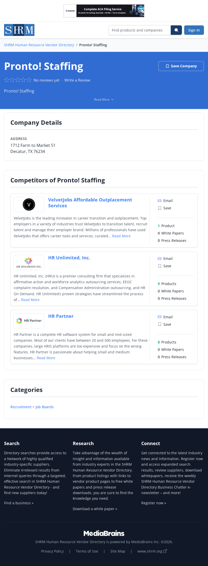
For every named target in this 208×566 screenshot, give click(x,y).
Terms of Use (87, 551)
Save (167, 208)
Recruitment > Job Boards (32, 406)
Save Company (184, 66)
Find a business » (18, 502)
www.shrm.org (150, 551)
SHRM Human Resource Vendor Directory (39, 44)
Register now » (153, 502)
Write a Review (77, 80)
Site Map (117, 551)
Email (168, 200)
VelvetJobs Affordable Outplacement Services (90, 203)
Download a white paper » (95, 508)
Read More (121, 235)
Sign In (194, 30)
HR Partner (61, 316)
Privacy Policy (52, 551)
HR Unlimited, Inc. (69, 258)
